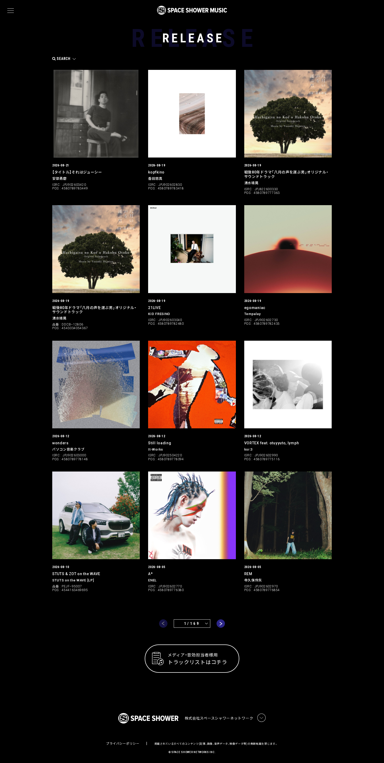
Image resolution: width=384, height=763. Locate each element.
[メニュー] (10, 10)
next (221, 623)
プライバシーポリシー (122, 743)
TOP (373, 751)
